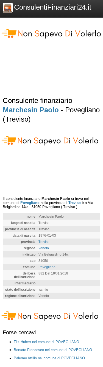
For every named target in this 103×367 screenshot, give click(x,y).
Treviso (74, 203)
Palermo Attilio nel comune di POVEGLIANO (49, 358)
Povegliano (30, 203)
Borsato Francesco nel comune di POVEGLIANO (53, 350)
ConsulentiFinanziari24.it (52, 7)
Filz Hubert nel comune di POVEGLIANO (46, 342)
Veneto (43, 248)
